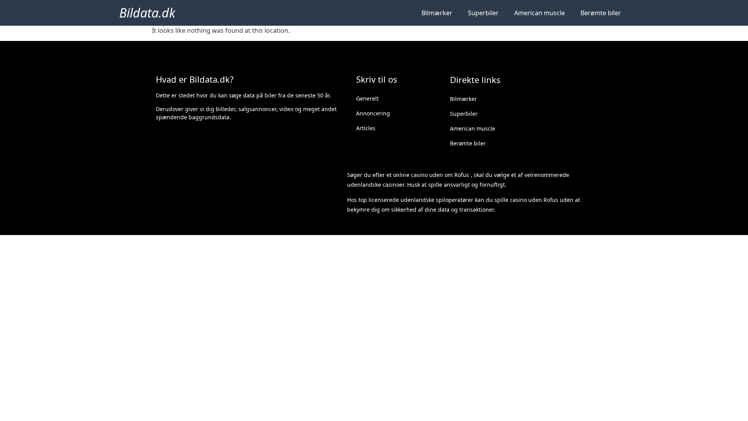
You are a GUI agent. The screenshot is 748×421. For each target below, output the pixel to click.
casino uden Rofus (534, 199)
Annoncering (373, 113)
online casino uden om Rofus (431, 175)
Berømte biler (600, 13)
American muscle (539, 13)
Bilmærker (437, 13)
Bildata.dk (147, 12)
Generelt (367, 98)
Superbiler (483, 13)
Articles (366, 128)
